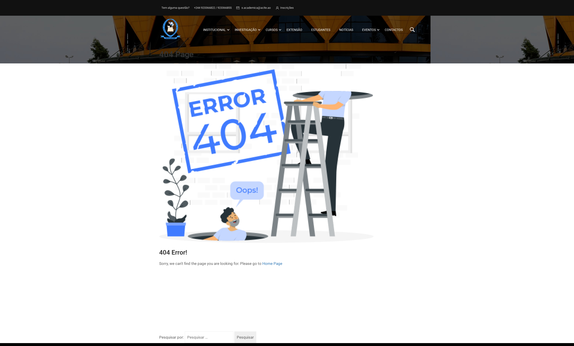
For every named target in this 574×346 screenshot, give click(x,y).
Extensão (294, 30)
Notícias (346, 30)
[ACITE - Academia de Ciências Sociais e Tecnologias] (176, 29)
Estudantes (320, 30)
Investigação (246, 30)
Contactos (394, 30)
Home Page (272, 263)
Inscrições (287, 7)
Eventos (369, 30)
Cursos (272, 30)
